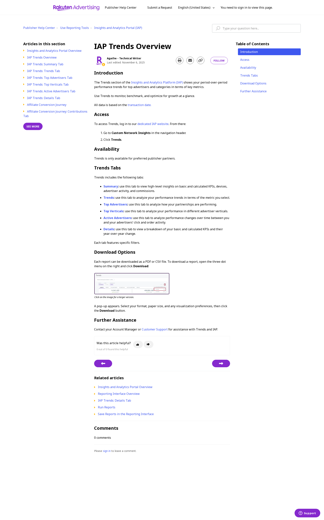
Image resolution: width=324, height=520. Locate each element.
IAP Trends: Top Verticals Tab (48, 84)
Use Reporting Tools (74, 28)
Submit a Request (159, 7)
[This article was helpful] (138, 344)
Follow (219, 60)
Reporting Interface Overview (119, 394)
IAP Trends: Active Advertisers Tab (51, 91)
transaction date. (139, 105)
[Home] (76, 7)
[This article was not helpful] (148, 344)
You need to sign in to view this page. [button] (247, 7)
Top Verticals (113, 211)
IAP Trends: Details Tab (43, 98)
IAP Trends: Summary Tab (45, 64)
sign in (107, 451)
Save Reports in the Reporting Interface (126, 414)
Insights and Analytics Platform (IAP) (157, 82)
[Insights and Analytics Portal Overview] (103, 363)
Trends (109, 198)
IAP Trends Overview (42, 57)
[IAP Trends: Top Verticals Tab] (221, 363)
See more (32, 126)
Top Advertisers (115, 204)
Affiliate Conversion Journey (46, 105)
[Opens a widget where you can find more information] (307, 513)
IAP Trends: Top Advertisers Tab (49, 78)
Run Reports (106, 407)
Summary (111, 186)
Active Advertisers (117, 218)
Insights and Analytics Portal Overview (54, 51)
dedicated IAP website (153, 124)
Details (109, 229)
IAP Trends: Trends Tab (43, 71)
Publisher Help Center (39, 28)
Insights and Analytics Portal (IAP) (118, 28)
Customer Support (155, 329)
